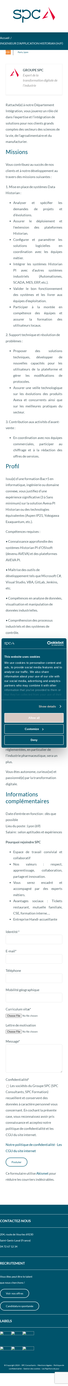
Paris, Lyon (23, 52)
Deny (34, 740)
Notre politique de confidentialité (30, 1144)
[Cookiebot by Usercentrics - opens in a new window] (48, 643)
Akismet (42, 1173)
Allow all (34, 717)
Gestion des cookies (31, 1368)
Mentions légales (45, 1365)
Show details (47, 706)
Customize (32, 729)
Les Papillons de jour (50, 1368)
